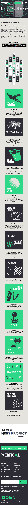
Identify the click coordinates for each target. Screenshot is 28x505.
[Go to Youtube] (3, 497)
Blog (15, 471)
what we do (5, 460)
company (17, 460)
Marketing (3, 471)
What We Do (17, 465)
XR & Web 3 (4, 467)
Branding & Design (5, 469)
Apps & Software (5, 465)
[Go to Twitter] (14, 497)
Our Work (16, 467)
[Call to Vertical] (22, 3)
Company (16, 469)
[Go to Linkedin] (10, 497)
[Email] (10, 482)
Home (15, 463)
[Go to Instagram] (7, 497)
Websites (3, 463)
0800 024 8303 (10, 491)
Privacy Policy (4, 502)
